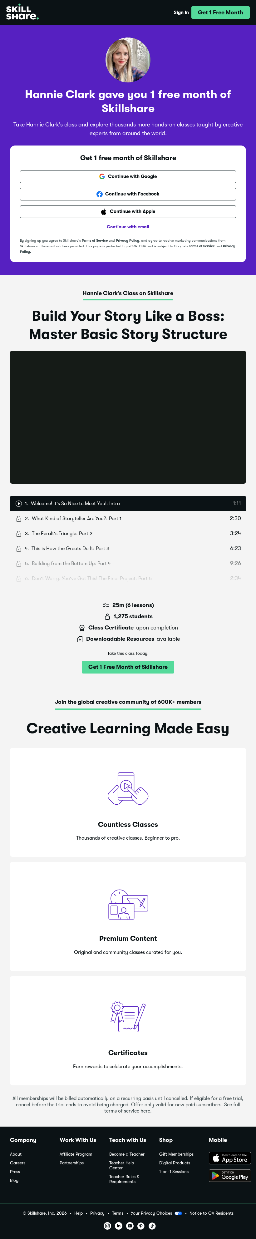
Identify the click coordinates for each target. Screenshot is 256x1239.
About (16, 1154)
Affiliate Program (76, 1154)
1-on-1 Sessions (174, 1171)
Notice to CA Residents (212, 1213)
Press (15, 1171)
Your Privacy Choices (151, 1213)
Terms (117, 1213)
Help (78, 1213)
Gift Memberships (176, 1154)
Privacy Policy (127, 241)
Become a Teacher (127, 1154)
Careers (17, 1163)
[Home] (22, 12)
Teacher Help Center (121, 1165)
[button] (220, 12)
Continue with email (128, 226)
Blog (14, 1180)
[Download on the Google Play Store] (227, 1176)
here (145, 1111)
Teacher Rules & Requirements (124, 1179)
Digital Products (174, 1163)
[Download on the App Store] (227, 1159)
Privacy (97, 1213)
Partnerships (72, 1163)
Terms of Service (95, 241)
